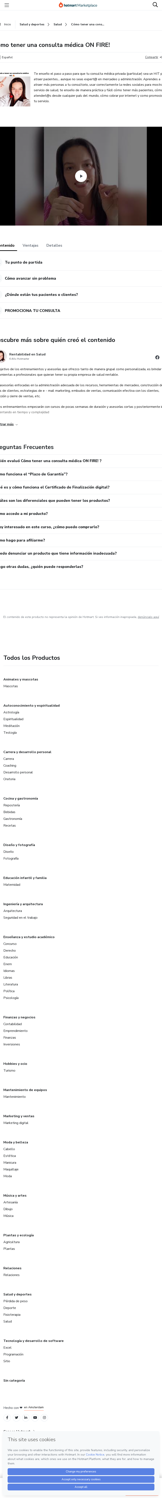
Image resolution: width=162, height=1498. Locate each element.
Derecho (9, 950)
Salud (7, 1321)
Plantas (9, 1248)
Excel (7, 1347)
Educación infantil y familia (25, 878)
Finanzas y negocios (19, 1017)
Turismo (9, 1070)
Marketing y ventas (18, 1116)
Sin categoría (14, 1380)
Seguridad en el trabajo (20, 917)
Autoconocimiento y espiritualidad (31, 705)
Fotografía (11, 858)
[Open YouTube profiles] (35, 1417)
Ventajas (30, 245)
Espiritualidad (13, 719)
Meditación (11, 726)
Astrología (11, 712)
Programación (13, 1354)
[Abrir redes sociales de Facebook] (157, 358)
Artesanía (10, 1202)
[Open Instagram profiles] (44, 1417)
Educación (10, 957)
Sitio (6, 1361)
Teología (10, 732)
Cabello (9, 1149)
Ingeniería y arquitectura (23, 904)
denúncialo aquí (148, 617)
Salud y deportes (17, 1294)
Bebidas (9, 812)
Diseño (8, 851)
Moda (7, 1176)
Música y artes (15, 1195)
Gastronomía (12, 818)
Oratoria (9, 779)
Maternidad (11, 884)
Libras (7, 977)
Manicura (9, 1162)
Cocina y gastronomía (20, 798)
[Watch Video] (81, 176)
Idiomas (9, 971)
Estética (9, 1156)
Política (9, 991)
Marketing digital (15, 1123)
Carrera (8, 758)
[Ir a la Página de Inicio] (80, 5)
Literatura (10, 984)
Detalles (54, 245)
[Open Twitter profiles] (16, 1417)
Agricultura (11, 1242)
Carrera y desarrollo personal (27, 752)
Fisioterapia (11, 1314)
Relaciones (12, 1268)
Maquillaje (11, 1169)
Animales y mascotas (20, 679)
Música (8, 1216)
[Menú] (6, 5)
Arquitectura (12, 911)
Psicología (11, 998)
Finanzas (9, 1037)
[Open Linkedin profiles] (26, 1417)
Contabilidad (12, 1024)
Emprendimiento (15, 1031)
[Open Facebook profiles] (7, 1417)
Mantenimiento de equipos (25, 1090)
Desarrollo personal (18, 772)
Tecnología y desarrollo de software (33, 1341)
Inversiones (11, 1044)
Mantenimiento (14, 1096)
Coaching (9, 765)
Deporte (9, 1308)
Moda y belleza (15, 1142)
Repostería (11, 805)
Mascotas (10, 686)
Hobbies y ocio (15, 1063)
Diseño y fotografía (19, 845)
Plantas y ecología (18, 1235)
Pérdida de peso (15, 1301)
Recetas (9, 825)
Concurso (10, 944)
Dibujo (8, 1209)
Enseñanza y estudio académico (29, 937)
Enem (7, 964)
